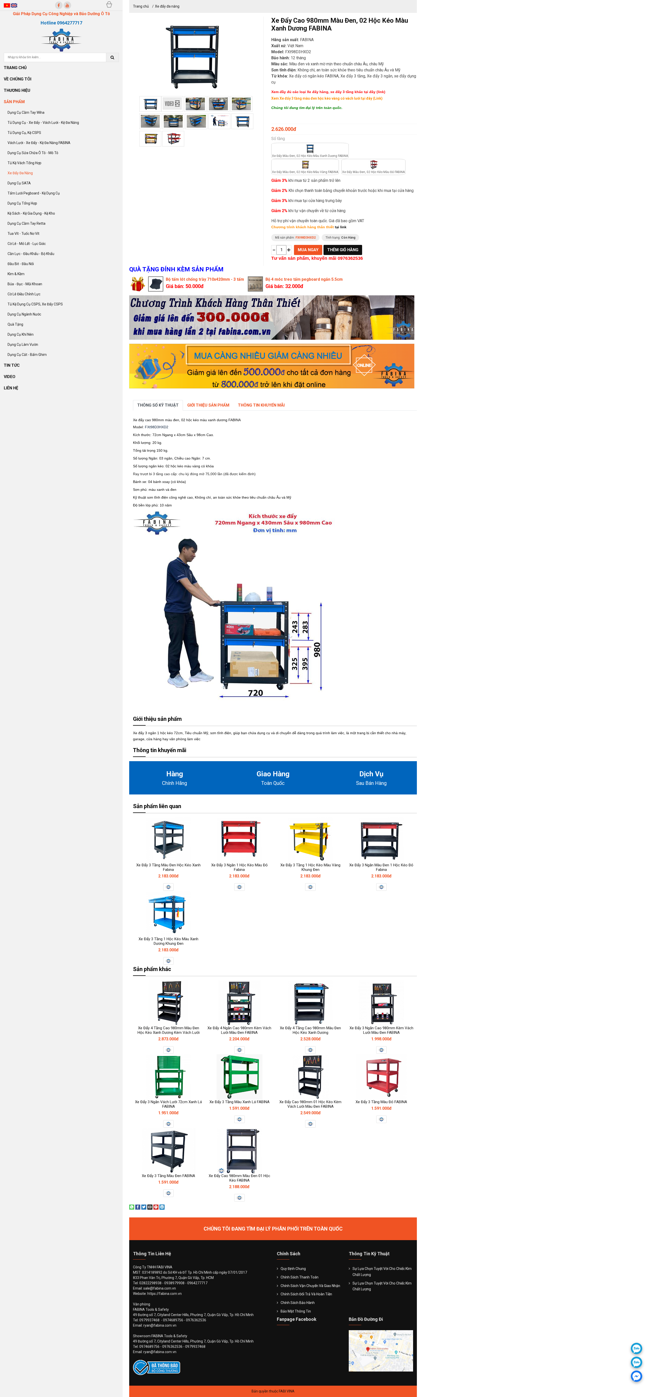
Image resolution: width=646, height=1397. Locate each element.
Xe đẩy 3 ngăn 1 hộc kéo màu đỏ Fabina (239, 867)
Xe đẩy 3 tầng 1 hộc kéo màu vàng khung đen (310, 867)
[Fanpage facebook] (59, 5)
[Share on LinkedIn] (162, 1206)
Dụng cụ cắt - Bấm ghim (27, 355)
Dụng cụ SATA (19, 183)
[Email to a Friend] (149, 1206)
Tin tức (12, 365)
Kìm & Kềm (16, 274)
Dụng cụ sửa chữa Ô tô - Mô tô (33, 153)
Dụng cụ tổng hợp (22, 203)
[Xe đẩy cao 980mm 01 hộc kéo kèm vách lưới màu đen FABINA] (310, 1077)
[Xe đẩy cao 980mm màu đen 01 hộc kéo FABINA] (239, 1151)
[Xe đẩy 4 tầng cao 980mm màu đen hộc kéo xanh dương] (310, 1003)
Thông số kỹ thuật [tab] (158, 405)
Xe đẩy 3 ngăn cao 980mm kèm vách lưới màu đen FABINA (381, 1030)
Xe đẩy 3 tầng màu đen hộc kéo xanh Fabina (168, 867)
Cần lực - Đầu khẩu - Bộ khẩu (31, 254)
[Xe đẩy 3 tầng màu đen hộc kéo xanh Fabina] (168, 840)
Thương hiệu (17, 90)
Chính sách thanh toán (299, 1277)
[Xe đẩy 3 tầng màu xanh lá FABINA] (239, 1077)
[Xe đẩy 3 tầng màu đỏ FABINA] (381, 1077)
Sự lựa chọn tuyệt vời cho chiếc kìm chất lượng (382, 1272)
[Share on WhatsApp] (131, 1206)
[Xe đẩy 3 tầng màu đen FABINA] (168, 1151)
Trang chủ (15, 67)
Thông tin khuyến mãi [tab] (261, 405)
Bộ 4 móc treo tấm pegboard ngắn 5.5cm (304, 279)
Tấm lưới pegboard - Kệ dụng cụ (34, 193)
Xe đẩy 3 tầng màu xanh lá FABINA (239, 1102)
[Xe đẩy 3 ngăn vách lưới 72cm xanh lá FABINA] (168, 1077)
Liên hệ (11, 388)
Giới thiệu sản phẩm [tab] (208, 405)
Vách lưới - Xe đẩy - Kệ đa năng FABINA (39, 143)
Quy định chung (293, 1269)
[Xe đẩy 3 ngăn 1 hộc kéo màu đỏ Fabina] (239, 840)
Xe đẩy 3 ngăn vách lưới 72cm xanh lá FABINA (168, 1104)
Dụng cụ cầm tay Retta (26, 223)
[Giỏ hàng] (109, 4)
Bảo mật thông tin (296, 1311)
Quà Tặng (15, 324)
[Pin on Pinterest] (155, 1206)
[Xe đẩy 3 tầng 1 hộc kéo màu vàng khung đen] (310, 840)
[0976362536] (636, 1348)
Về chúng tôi (18, 79)
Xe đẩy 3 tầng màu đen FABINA (168, 1176)
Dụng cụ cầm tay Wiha (26, 112)
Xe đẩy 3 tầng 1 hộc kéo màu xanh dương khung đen (168, 941)
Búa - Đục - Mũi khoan (25, 284)
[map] (381, 1351)
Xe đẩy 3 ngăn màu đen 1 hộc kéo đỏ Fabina (381, 867)
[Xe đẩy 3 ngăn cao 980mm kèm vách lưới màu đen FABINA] (381, 1003)
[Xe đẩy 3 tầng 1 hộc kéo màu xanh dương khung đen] (168, 914)
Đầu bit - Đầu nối (21, 264)
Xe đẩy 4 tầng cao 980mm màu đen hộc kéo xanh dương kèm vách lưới (169, 1030)
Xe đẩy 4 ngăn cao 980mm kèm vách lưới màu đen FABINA (239, 1030)
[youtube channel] (67, 5)
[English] (14, 5)
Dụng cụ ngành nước (24, 314)
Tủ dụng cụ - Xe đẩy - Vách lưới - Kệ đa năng (43, 123)
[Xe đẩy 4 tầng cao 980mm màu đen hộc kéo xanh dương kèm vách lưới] (168, 1003)
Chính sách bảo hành (298, 1303)
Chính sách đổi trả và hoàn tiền (306, 1294)
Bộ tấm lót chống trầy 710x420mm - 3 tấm (205, 279)
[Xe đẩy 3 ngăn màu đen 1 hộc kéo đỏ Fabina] (381, 840)
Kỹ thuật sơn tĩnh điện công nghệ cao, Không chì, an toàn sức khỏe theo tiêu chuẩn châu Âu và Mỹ (212, 497)
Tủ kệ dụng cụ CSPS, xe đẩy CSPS (35, 304)
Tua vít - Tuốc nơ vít (23, 234)
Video (9, 376)
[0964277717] (636, 1362)
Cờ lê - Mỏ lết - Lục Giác (27, 244)
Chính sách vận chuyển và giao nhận (310, 1286)
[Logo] (61, 39)
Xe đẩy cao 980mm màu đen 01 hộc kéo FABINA (239, 1178)
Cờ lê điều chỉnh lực (24, 294)
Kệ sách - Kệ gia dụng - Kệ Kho (31, 213)
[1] (195, 103)
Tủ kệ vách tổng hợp (24, 163)
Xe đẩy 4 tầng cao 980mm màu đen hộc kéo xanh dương (310, 1030)
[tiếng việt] (7, 5)
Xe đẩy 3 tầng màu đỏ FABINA (381, 1102)
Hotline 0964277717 (61, 22)
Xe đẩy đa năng (20, 173)
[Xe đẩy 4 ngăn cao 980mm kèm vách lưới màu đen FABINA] (239, 1003)
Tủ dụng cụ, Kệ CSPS (24, 133)
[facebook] (636, 1376)
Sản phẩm (15, 101)
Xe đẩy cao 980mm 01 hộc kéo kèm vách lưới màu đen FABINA (310, 1104)
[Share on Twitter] (143, 1206)
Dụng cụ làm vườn (23, 345)
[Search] (112, 57)
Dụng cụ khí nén (21, 334)
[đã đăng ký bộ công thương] (156, 1367)
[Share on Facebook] (137, 1206)
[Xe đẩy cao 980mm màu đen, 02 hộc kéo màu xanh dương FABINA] (150, 103)
